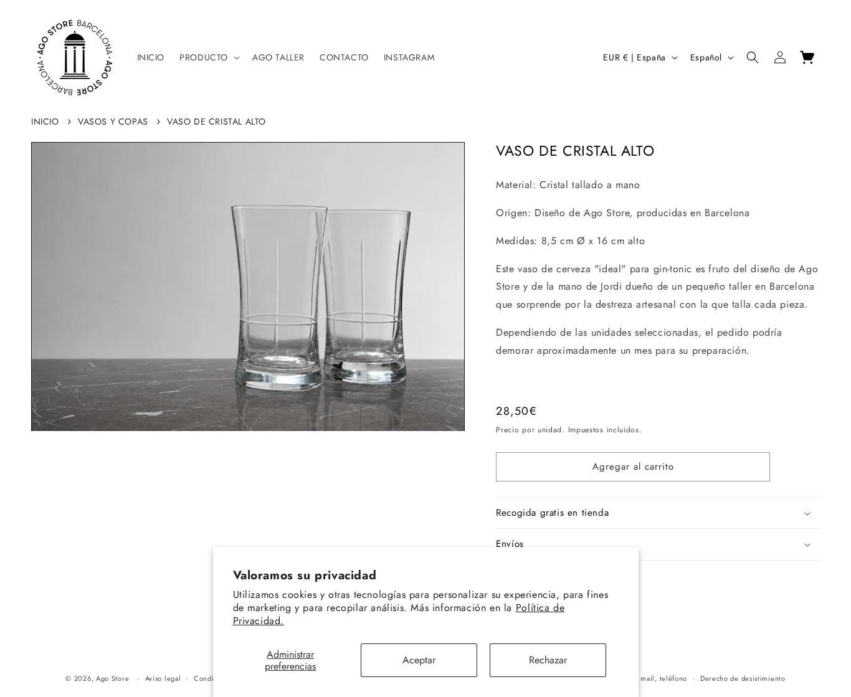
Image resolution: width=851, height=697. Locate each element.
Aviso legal (163, 678)
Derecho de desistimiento (743, 678)
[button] (208, 57)
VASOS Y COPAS (113, 121)
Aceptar (418, 660)
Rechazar (548, 660)
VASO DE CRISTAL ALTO (216, 121)
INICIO (45, 121)
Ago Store (112, 678)
